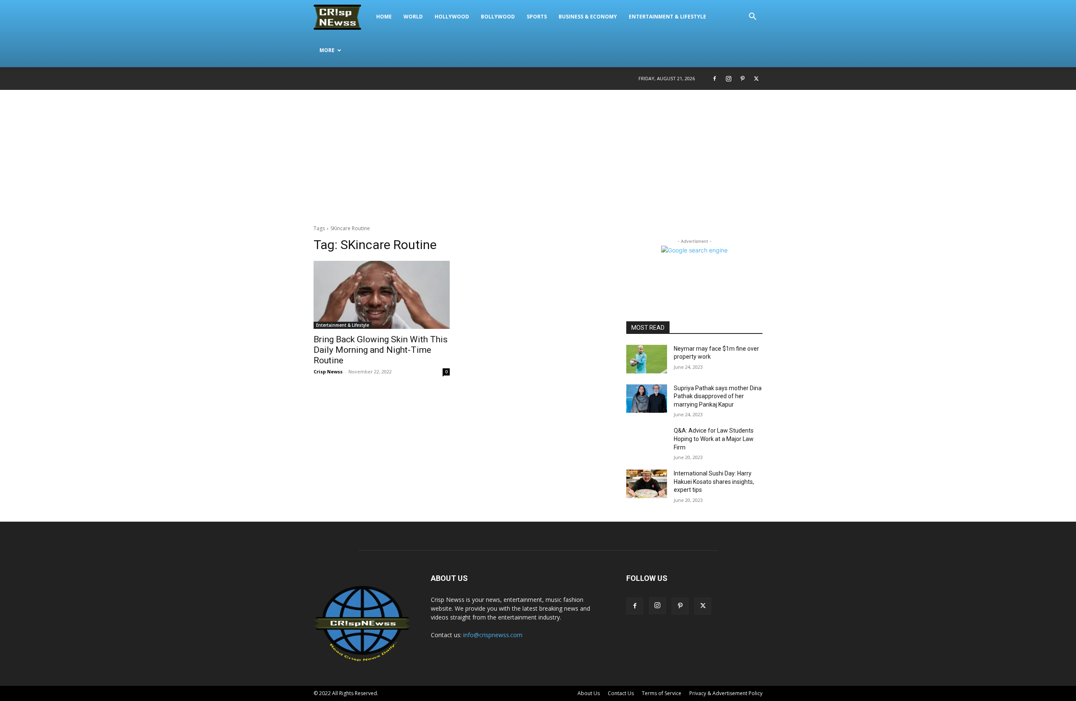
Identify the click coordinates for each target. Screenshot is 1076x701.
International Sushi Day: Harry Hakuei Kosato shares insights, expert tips (714, 481)
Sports (537, 16)
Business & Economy (588, 16)
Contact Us (621, 693)
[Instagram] (728, 78)
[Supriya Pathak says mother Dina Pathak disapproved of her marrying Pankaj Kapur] (646, 398)
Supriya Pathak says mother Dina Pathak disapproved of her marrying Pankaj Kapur (718, 396)
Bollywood (498, 16)
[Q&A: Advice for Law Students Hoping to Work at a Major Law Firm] (646, 441)
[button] (752, 17)
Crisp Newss (328, 371)
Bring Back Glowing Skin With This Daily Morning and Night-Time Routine (381, 349)
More (327, 50)
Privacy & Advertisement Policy (725, 693)
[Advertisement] (538, 153)
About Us (589, 693)
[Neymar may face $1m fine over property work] (646, 359)
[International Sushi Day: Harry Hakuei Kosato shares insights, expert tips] (646, 484)
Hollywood (452, 16)
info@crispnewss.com (492, 635)
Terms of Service (661, 693)
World (413, 16)
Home (384, 16)
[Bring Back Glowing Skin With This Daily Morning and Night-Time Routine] (382, 295)
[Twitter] (756, 78)
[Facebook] (714, 78)
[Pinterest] (742, 78)
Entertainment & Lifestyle (667, 16)
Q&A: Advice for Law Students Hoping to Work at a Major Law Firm (714, 438)
